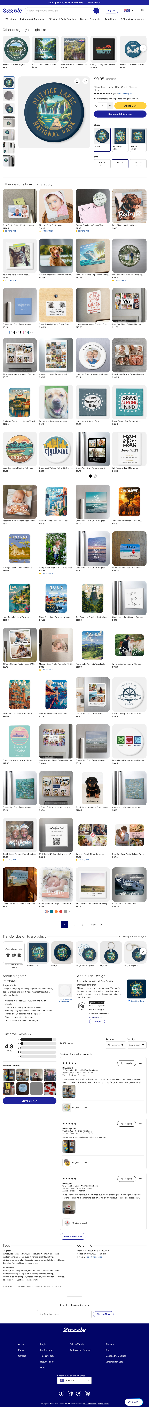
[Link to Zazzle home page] (13, 10)
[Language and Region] (129, 10)
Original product (79, 1107)
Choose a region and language (71, 1376)
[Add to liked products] (85, 81)
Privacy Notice (103, 1404)
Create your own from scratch (65, 1000)
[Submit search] (96, 10)
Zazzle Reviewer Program (73, 1075)
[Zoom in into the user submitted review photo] (9, 1075)
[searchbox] (62, 10)
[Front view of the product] (54, 112)
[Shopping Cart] (142, 10)
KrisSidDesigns (125, 93)
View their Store (95, 1017)
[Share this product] (77, 81)
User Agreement (89, 1404)
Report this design (136, 1001)
